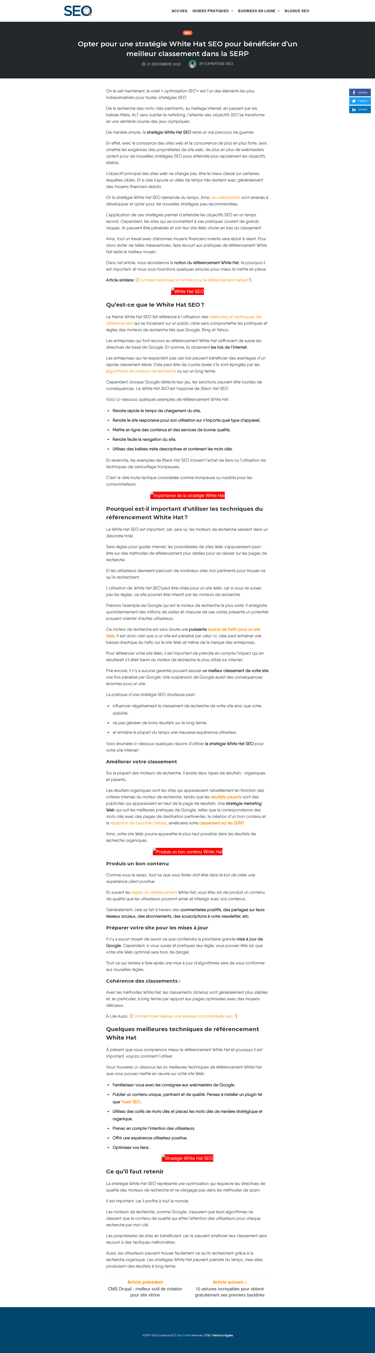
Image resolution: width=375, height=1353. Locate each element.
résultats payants (226, 796)
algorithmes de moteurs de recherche (141, 371)
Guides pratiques (210, 10)
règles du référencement (154, 892)
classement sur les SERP (221, 822)
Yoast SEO (130, 1101)
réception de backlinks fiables (138, 822)
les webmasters (226, 197)
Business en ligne (257, 10)
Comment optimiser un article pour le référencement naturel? (194, 280)
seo (187, 33)
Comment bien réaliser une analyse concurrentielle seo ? (184, 1016)
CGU (207, 1335)
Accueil (180, 10)
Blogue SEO (297, 10)
